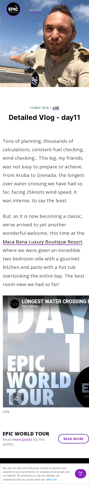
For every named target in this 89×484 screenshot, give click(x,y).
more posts (22, 439)
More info (51, 479)
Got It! (80, 473)
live (56, 108)
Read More (74, 438)
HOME (35, 10)
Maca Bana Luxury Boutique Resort (42, 242)
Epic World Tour (25, 433)
